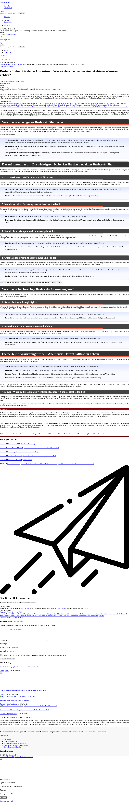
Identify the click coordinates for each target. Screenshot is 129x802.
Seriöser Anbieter (75, 464)
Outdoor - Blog (5, 694)
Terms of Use (25, 608)
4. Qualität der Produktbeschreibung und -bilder (60, 105)
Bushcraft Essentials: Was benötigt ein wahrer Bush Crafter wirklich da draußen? (28, 456)
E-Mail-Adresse (5, 647)
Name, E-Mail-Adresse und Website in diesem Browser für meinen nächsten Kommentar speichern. (34, 655)
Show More (12, 34)
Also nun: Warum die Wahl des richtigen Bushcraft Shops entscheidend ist (104, 107)
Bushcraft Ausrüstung (14, 464)
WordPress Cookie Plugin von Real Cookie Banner (16, 757)
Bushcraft (10, 66)
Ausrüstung (3, 66)
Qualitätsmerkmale (64, 464)
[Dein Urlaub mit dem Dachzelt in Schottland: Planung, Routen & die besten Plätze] (7, 686)
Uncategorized (4, 671)
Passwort (3, 790)
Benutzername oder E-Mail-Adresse (11, 786)
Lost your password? (6, 801)
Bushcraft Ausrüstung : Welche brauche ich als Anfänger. (19, 452)
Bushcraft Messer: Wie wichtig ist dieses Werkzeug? (17, 444)
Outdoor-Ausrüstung (51, 464)
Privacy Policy (61, 608)
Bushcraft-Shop (40, 464)
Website (2, 651)
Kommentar (4, 640)
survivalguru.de (5, 2)
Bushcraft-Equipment (28, 464)
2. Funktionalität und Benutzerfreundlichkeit (23, 107)
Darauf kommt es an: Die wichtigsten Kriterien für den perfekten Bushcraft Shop (54, 103)
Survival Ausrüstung (87, 464)
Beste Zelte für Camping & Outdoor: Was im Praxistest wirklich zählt (19, 667)
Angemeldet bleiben (8, 794)
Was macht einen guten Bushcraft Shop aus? (14, 103)
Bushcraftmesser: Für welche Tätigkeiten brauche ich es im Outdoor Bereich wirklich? (29, 448)
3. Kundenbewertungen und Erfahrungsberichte (30, 105)
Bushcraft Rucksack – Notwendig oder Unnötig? (16, 460)
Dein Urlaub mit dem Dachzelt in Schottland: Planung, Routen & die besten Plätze (23, 690)
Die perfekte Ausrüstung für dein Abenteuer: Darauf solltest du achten (59, 107)
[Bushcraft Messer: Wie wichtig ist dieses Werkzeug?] (17, 696)
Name (2, 644)
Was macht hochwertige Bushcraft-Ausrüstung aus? (91, 105)
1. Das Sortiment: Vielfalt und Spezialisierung (94, 103)
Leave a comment (17, 617)
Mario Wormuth (5, 83)
